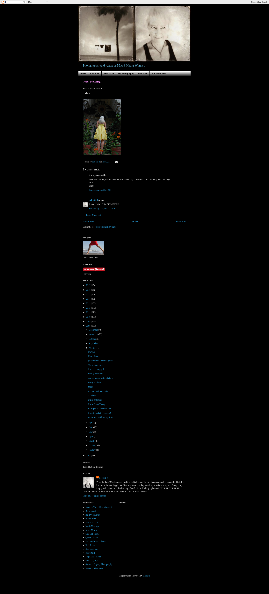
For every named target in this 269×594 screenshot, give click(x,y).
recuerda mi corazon (94, 567)
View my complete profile (94, 495)
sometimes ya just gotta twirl (100, 377)
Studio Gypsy (91, 560)
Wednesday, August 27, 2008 (102, 208)
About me (94, 73)
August (92, 347)
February (93, 445)
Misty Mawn (91, 529)
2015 (88, 294)
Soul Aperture (91, 548)
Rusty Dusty (93, 355)
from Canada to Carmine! (99, 412)
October (92, 338)
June (91, 427)
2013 (88, 303)
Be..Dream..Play (92, 514)
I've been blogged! (96, 369)
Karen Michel (91, 522)
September (94, 343)
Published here (159, 73)
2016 (88, 289)
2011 (88, 312)
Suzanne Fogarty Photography (98, 564)
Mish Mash (109, 73)
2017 (88, 285)
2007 (88, 455)
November (93, 334)
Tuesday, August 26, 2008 (100, 189)
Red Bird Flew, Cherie (95, 541)
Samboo (92, 395)
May (91, 431)
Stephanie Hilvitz (93, 556)
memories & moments (98, 391)
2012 (88, 307)
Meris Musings (92, 526)
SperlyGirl (90, 552)
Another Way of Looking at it (98, 506)
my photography (126, 73)
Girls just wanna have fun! (100, 408)
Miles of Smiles (95, 399)
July (91, 422)
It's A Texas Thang (96, 404)
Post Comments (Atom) (105, 226)
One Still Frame (92, 533)
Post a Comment (93, 214)
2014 (88, 298)
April (91, 436)
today (90, 386)
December (93, 329)
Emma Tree (90, 518)
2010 (88, 316)
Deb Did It (143, 73)
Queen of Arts (91, 537)
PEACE (91, 351)
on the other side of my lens (100, 417)
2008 (88, 325)
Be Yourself (90, 510)
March (92, 440)
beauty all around (96, 373)
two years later (94, 382)
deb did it (93, 199)
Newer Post (88, 221)
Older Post (181, 221)
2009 (88, 321)
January (92, 449)
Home (83, 73)
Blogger (146, 575)
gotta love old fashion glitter (100, 360)
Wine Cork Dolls (95, 364)
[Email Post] (116, 161)
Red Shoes (90, 545)
